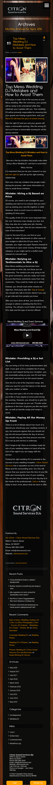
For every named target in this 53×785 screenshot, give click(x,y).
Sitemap (13, 770)
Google (41, 290)
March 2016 (14, 683)
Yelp (33, 290)
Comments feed (16, 740)
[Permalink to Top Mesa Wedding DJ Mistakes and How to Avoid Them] (21, 43)
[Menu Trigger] (46, 5)
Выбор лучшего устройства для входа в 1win (25, 587)
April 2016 (14, 679)
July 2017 (13, 675)
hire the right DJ (12, 174)
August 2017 (14, 671)
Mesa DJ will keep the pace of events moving (24, 118)
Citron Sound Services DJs (27, 538)
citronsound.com (20, 553)
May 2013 (13, 702)
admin (19, 52)
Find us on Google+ (17, 768)
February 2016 (15, 687)
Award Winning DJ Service (19, 655)
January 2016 (15, 690)
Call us (35, 481)
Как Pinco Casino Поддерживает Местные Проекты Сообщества (22, 600)
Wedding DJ (14, 719)
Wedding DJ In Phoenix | (19, 642)
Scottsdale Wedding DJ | (19, 635)
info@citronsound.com (23, 762)
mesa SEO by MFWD (29, 776)
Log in (12, 732)
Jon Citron (9, 538)
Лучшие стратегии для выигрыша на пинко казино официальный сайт (24, 606)
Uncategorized (21, 563)
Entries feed (14, 736)
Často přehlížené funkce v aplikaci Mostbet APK (22, 581)
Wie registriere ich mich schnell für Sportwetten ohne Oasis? (22, 593)
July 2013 (13, 694)
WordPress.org (15, 743)
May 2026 (13, 668)
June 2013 (14, 698)
